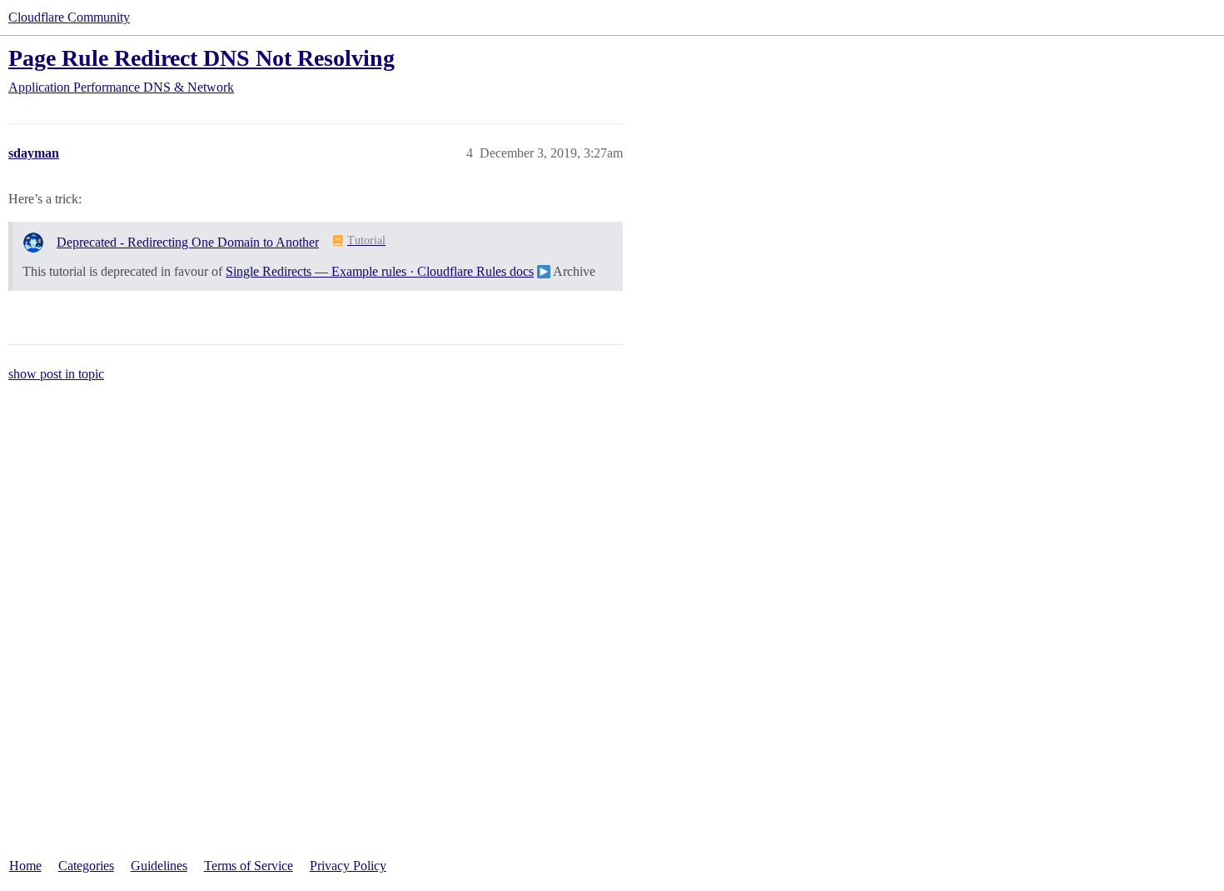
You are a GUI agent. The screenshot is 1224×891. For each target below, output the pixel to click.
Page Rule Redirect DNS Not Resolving (201, 58)
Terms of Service (248, 865)
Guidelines (159, 865)
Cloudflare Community (69, 17)
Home (25, 865)
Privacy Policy (348, 865)
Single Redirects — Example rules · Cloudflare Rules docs (380, 271)
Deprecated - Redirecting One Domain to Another (188, 242)
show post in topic (56, 374)
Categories (86, 865)
